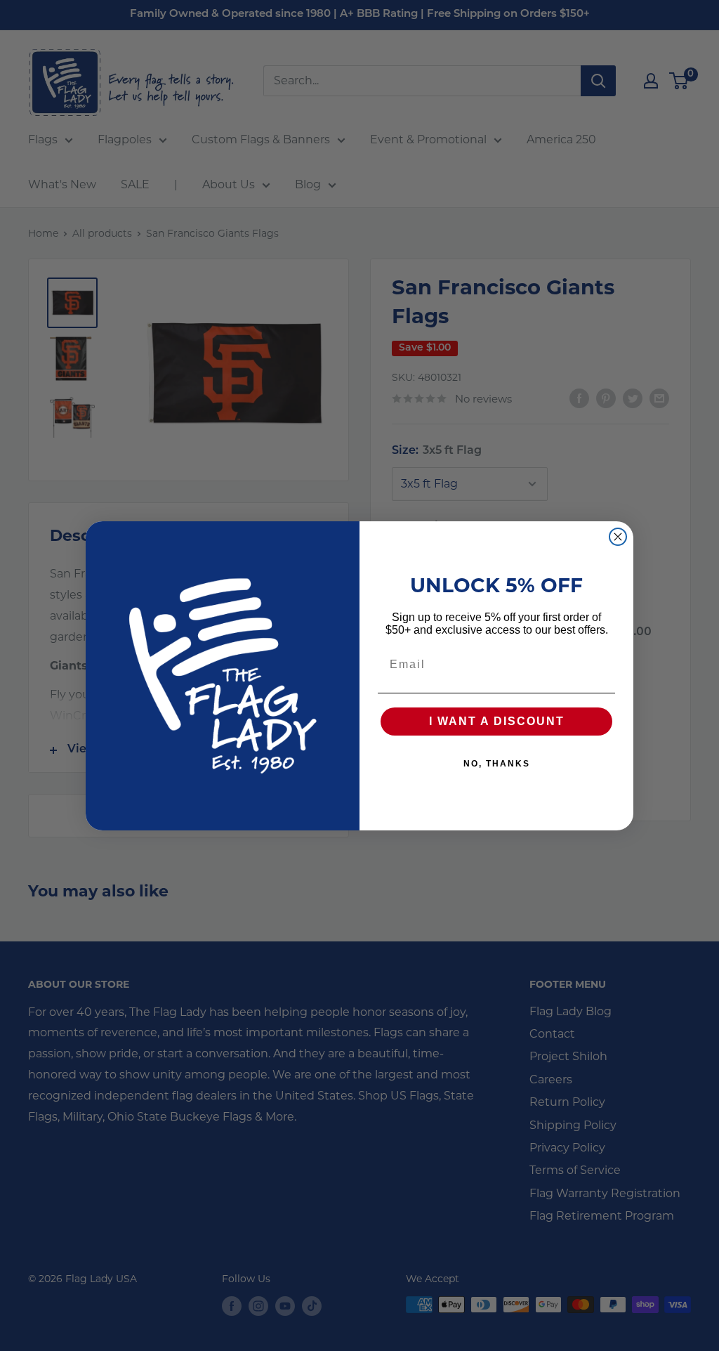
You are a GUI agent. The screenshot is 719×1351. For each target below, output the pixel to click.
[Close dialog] (617, 536)
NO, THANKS (496, 764)
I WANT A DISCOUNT (497, 721)
